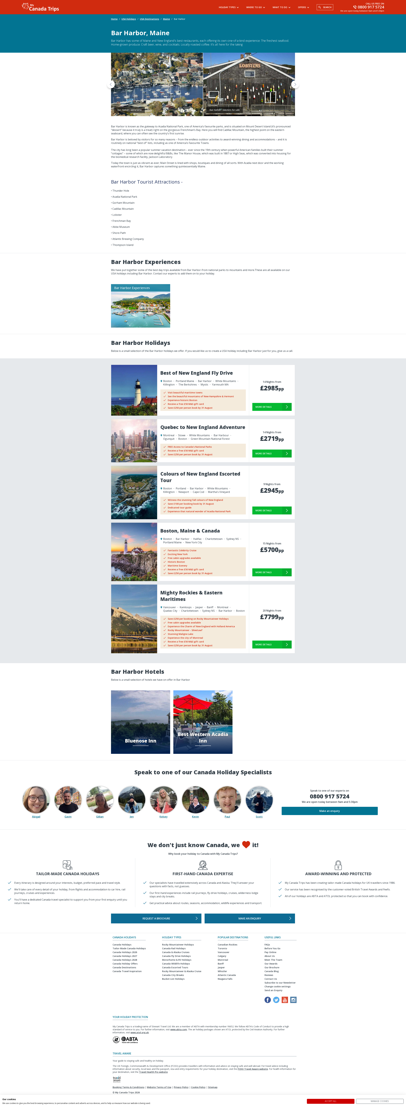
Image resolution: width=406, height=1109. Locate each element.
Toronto (222, 948)
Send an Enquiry (273, 990)
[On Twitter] (276, 1002)
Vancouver (223, 952)
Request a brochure (156, 918)
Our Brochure (272, 967)
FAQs (267, 944)
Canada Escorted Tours (175, 967)
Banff (221, 963)
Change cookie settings (278, 986)
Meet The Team (273, 959)
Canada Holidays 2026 (125, 952)
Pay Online (270, 952)
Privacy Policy (181, 1087)
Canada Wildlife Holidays (176, 963)
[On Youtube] (285, 1002)
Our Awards (271, 963)
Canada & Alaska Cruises (175, 952)
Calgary (222, 956)
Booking (117, 1087)
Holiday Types (227, 7)
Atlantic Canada (227, 975)
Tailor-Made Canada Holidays (129, 948)
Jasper (221, 967)
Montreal (223, 959)
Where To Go (254, 7)
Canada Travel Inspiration (127, 971)
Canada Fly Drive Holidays (176, 956)
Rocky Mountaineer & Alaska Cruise (181, 971)
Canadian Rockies (227, 944)
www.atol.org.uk (140, 1032)
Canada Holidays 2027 (125, 956)
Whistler (222, 971)
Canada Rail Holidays (174, 948)
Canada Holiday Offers (125, 963)
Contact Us (271, 978)
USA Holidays (128, 18)
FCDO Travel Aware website (253, 1068)
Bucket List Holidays (173, 978)
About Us (270, 956)
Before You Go (272, 948)
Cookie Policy (198, 1087)
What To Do (280, 7)
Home (114, 18)
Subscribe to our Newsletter (280, 982)
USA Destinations (149, 18)
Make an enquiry (329, 811)
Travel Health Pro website (153, 1071)
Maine (166, 18)
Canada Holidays (122, 944)
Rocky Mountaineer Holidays (178, 944)
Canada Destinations (124, 967)
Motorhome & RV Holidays (176, 959)
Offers (302, 7)
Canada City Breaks (173, 975)
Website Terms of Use (159, 1087)
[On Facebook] (268, 1002)
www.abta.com (178, 1029)
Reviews (269, 975)
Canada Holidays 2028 (125, 959)
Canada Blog (272, 971)
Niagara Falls (225, 978)
